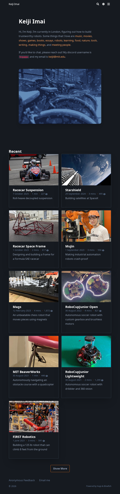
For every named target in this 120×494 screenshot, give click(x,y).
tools (94, 40)
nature (86, 40)
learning (69, 40)
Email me (44, 480)
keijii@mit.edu (57, 56)
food (77, 40)
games (32, 40)
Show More (60, 468)
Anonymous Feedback (22, 480)
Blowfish (107, 486)
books (40, 40)
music (78, 36)
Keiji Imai (14, 4)
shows (22, 40)
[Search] (98, 4)
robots (58, 40)
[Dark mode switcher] (103, 4)
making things (36, 45)
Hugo (99, 486)
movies (87, 36)
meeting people (61, 45)
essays (49, 40)
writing (23, 45)
